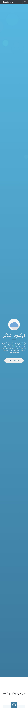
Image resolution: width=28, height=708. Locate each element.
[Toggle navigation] (24, 2)
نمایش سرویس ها (14, 360)
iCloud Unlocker (7, 2)
